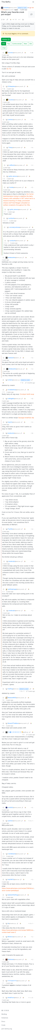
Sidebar (5, 39)
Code (3, 1025)
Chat (4, 48)
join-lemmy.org (6, 1029)
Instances (4, 1018)
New (25, 44)
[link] (7, 19)
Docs (3, 1021)
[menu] (33, 1)
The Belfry (6, 2)
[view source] (23, 19)
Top (8, 44)
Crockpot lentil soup (27, 394)
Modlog (4, 1014)
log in (14, 34)
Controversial (17, 44)
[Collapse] (3, 52)
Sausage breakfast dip (26, 418)
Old (30, 44)
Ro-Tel (9, 69)
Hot (3, 44)
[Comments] (31, 14)
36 (4, 19)
